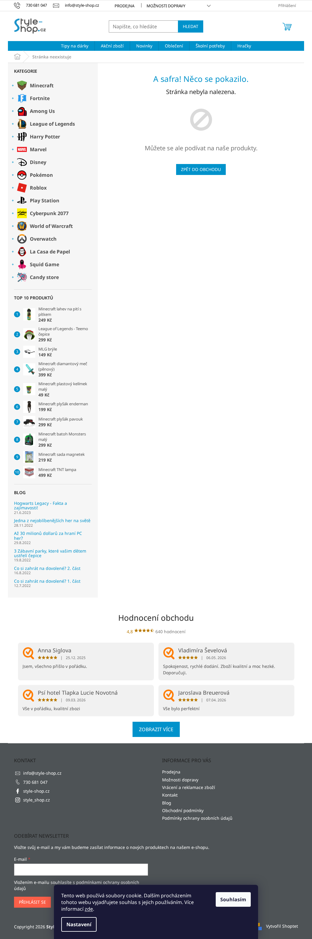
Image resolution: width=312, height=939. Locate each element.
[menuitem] (74, 46)
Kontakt (170, 795)
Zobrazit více (156, 729)
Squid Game (44, 264)
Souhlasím (233, 899)
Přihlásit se (32, 902)
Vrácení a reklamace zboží (188, 787)
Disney (38, 162)
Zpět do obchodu (201, 169)
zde (89, 909)
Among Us (42, 111)
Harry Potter (45, 136)
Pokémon (41, 175)
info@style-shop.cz (42, 773)
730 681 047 (35, 782)
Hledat (190, 26)
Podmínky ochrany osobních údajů (197, 818)
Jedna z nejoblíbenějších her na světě (52, 520)
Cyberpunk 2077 (49, 213)
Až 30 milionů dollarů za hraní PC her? (48, 535)
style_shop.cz (36, 800)
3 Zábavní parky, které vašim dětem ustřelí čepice (50, 553)
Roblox (38, 187)
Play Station (44, 200)
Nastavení (78, 924)
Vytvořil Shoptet (282, 926)
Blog (166, 803)
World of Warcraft (51, 226)
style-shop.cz (36, 791)
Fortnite (40, 98)
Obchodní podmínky (183, 810)
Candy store (44, 277)
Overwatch (43, 239)
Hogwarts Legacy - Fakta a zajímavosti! (40, 505)
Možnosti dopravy (166, 6)
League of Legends (52, 123)
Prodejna (124, 6)
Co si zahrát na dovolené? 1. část (47, 581)
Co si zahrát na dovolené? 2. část (47, 568)
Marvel (38, 149)
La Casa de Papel (50, 251)
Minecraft (42, 85)
